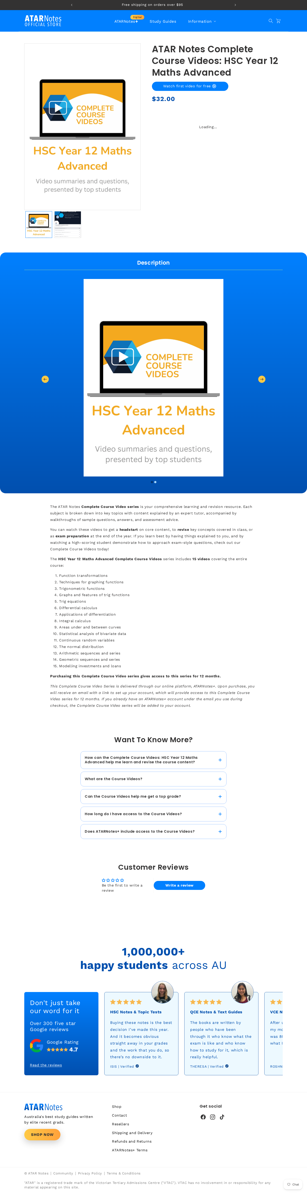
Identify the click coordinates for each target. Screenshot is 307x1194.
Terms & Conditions (124, 1173)
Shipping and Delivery (132, 1133)
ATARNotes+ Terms (130, 1150)
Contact (119, 1115)
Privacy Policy (90, 1173)
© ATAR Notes (36, 1173)
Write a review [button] (179, 885)
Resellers (120, 1124)
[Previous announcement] (72, 5)
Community (63, 1173)
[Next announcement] (235, 5)
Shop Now (42, 1134)
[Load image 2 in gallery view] (67, 224)
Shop (116, 1106)
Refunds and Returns (131, 1141)
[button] (201, 21)
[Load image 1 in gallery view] (38, 224)
